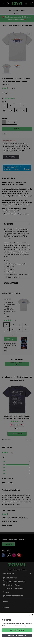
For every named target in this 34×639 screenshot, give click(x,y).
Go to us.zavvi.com (17, 630)
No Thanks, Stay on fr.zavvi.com (17, 635)
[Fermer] (31, 614)
